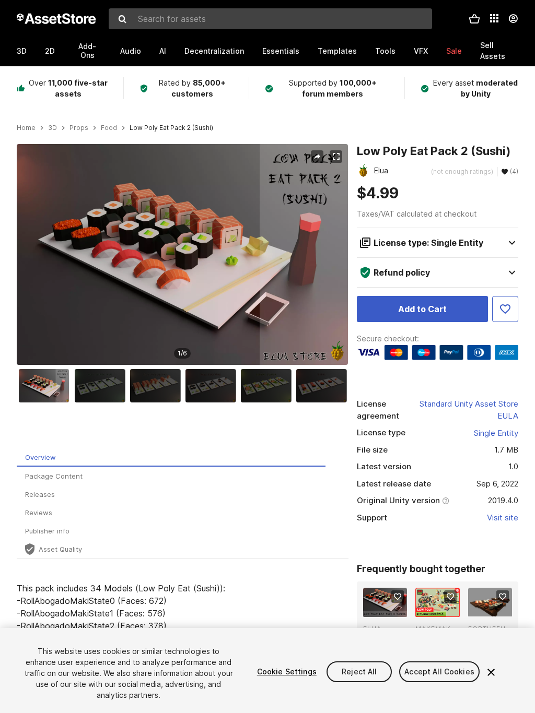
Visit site (502, 517)
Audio (130, 50)
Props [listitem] (78, 128)
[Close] (491, 672)
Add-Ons (87, 51)
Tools (385, 50)
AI (162, 50)
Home (26, 128)
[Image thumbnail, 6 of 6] (324, 385)
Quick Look (390, 608)
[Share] (317, 156)
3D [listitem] (52, 128)
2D (50, 50)
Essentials (280, 50)
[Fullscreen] (336, 156)
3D (22, 50)
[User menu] (513, 19)
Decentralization (214, 50)
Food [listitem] (109, 128)
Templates (337, 50)
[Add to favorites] (397, 596)
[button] (474, 19)
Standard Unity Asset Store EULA (469, 410)
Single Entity (496, 433)
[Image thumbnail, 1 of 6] (46, 385)
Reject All (359, 671)
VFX (421, 50)
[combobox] (270, 18)
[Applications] (494, 18)
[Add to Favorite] (505, 309)
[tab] (171, 457)
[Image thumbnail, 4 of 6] (213, 385)
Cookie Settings (287, 671)
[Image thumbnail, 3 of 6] (157, 385)
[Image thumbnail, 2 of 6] (102, 385)
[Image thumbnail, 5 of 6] (268, 385)
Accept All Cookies (439, 671)
